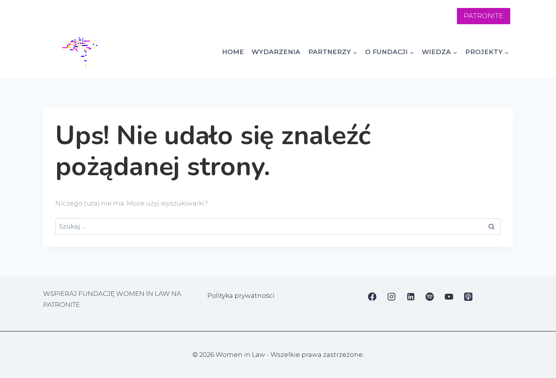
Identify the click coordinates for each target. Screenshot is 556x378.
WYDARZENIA (276, 52)
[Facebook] (372, 296)
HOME (233, 52)
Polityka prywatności (241, 295)
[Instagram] (391, 296)
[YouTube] (449, 296)
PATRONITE (483, 16)
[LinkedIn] (410, 296)
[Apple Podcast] (468, 296)
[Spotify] (429, 296)
